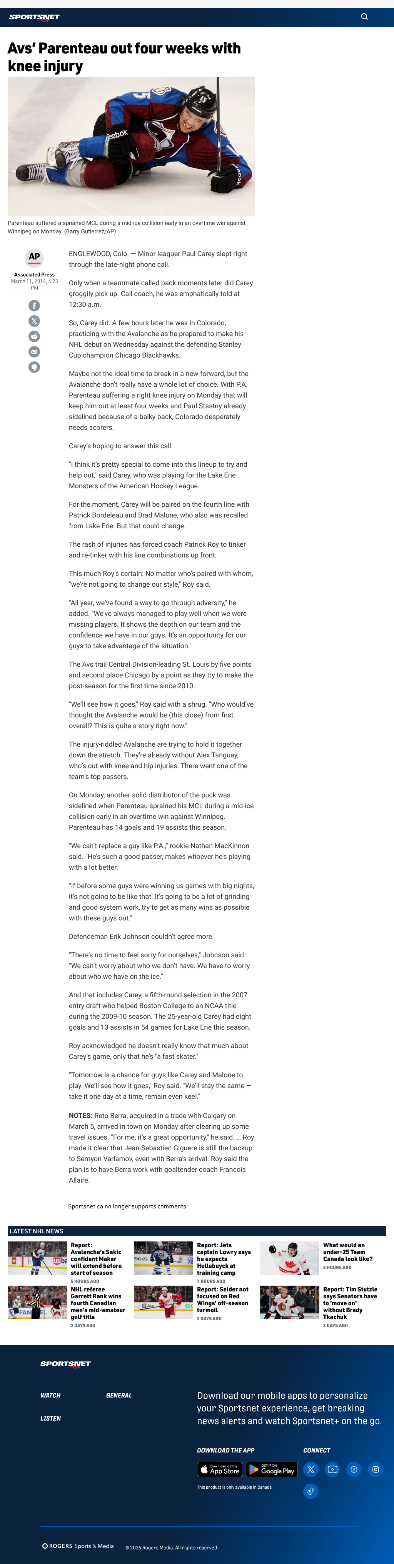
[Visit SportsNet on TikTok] (311, 1490)
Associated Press (34, 274)
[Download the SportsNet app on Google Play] (271, 1468)
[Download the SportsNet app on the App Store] (220, 1468)
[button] (364, 17)
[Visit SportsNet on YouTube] (332, 1468)
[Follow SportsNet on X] (311, 1468)
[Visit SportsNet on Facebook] (354, 1468)
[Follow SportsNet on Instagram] (375, 1468)
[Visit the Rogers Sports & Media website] (78, 1546)
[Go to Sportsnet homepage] (34, 18)
